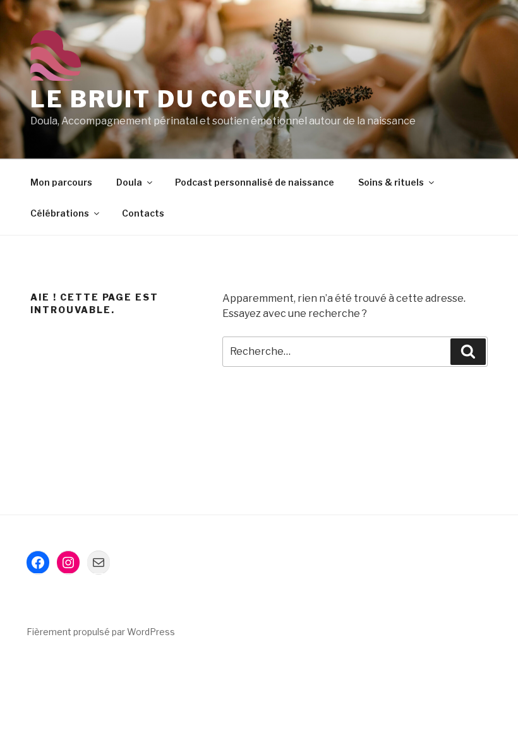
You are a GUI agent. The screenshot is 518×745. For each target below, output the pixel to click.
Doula (129, 182)
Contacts (143, 213)
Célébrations (59, 213)
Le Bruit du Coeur (160, 99)
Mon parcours (61, 182)
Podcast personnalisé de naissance (254, 182)
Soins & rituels (391, 182)
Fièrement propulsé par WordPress (101, 631)
